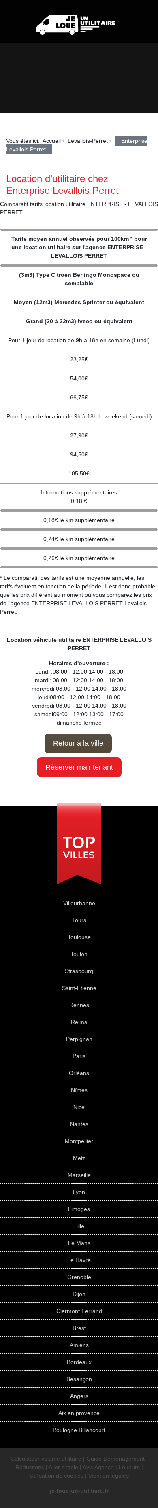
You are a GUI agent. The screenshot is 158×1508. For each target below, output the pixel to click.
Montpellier (79, 1141)
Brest (79, 1328)
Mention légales (108, 1475)
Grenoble (79, 1277)
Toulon (79, 954)
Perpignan (79, 1039)
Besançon (79, 1379)
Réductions (29, 1467)
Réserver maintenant (79, 767)
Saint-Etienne (79, 988)
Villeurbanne (79, 903)
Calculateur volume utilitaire (46, 1458)
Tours (79, 920)
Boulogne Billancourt (79, 1430)
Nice (79, 1107)
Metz (79, 1158)
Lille (79, 1226)
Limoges (79, 1209)
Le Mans (79, 1243)
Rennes (79, 1005)
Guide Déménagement (115, 1458)
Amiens (79, 1345)
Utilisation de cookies (56, 1475)
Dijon (79, 1294)
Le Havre (79, 1260)
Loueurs (129, 1467)
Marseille (79, 1175)
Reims (79, 1022)
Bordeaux (79, 1362)
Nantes (79, 1124)
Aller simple (63, 1467)
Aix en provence (79, 1413)
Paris (79, 1056)
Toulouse (79, 937)
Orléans (79, 1073)
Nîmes (79, 1090)
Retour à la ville (78, 743)
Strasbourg (79, 971)
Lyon (79, 1192)
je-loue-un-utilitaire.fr (79, 1490)
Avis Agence (98, 1467)
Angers (79, 1396)
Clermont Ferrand (79, 1311)
